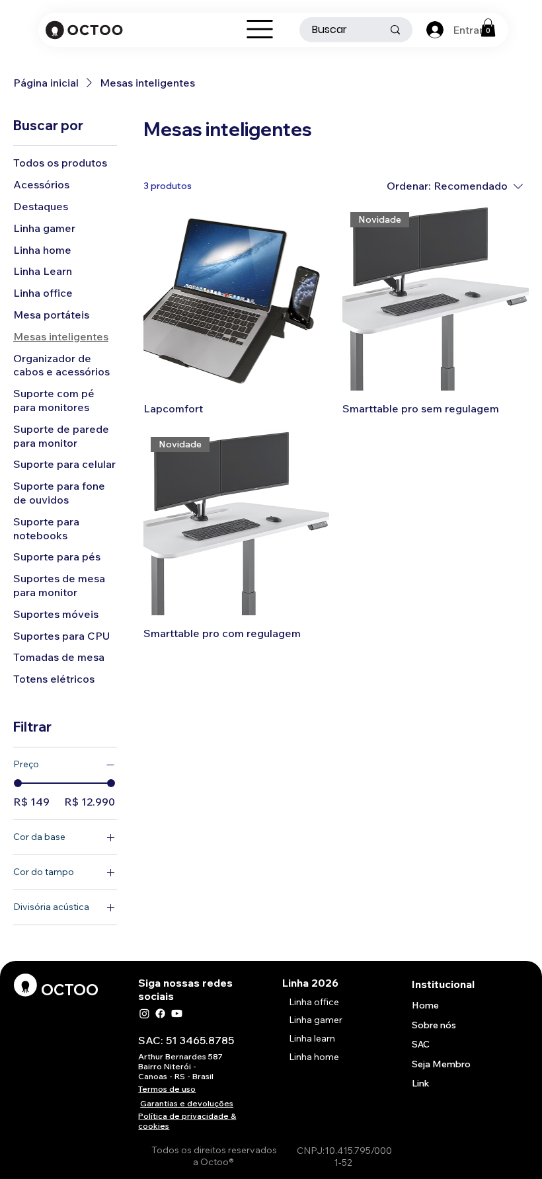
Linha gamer (315, 1020)
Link (421, 1083)
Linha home (314, 1057)
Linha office (314, 1002)
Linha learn (312, 1038)
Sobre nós (434, 1025)
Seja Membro (441, 1064)
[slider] (18, 783)
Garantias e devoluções (186, 1103)
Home (425, 1005)
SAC (421, 1044)
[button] (488, 27)
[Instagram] (144, 1013)
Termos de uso (167, 1089)
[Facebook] (160, 1013)
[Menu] (260, 29)
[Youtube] (177, 1013)
